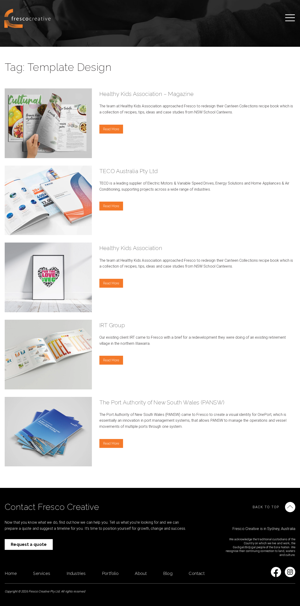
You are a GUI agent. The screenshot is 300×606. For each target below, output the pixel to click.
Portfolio (110, 573)
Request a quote (29, 544)
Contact (196, 573)
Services (41, 573)
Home (11, 573)
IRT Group (112, 325)
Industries (76, 573)
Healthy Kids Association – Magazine (146, 94)
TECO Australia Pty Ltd (128, 171)
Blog (167, 573)
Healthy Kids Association (130, 248)
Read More (111, 129)
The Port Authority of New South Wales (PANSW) (161, 402)
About (141, 573)
